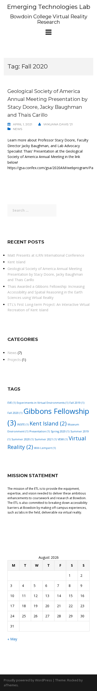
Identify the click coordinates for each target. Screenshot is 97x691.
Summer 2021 (46, 439)
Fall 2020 (14, 413)
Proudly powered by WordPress (28, 680)
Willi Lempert (45, 448)
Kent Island (16, 262)
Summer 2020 (22, 439)
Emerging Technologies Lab (48, 6)
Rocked (72, 680)
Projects (14, 359)
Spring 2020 (60, 431)
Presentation (39, 431)
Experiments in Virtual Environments (42, 402)
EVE (11, 402)
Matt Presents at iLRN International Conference (45, 255)
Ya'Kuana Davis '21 (58, 124)
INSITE (23, 424)
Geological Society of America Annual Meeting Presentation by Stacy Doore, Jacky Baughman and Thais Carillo (45, 274)
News (17, 129)
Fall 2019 (76, 402)
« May (12, 639)
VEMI (63, 439)
